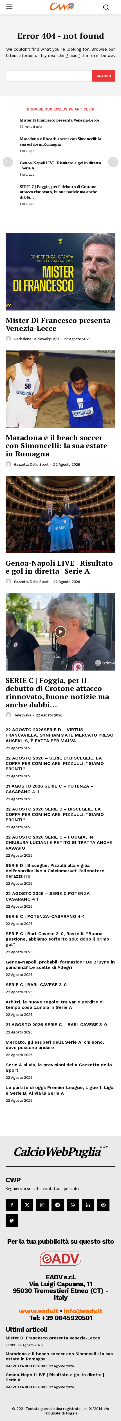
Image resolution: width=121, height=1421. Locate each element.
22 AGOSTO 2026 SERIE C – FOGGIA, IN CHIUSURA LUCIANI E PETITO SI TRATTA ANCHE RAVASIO (59, 842)
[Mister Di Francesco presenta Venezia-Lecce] (60, 271)
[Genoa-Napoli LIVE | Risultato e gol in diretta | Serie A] (60, 514)
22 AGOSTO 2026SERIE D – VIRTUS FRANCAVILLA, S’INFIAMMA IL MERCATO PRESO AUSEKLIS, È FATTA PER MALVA (59, 735)
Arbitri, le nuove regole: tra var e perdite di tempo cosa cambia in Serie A (55, 1004)
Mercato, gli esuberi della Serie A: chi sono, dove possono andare (55, 1044)
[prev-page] (8, 162)
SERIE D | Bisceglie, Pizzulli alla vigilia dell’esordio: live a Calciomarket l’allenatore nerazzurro (55, 871)
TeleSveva (22, 715)
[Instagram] (42, 1205)
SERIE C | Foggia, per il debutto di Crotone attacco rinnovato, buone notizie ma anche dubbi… (58, 191)
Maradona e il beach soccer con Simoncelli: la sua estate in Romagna (60, 141)
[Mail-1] (103, 1205)
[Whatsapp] (73, 1205)
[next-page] (113, 162)
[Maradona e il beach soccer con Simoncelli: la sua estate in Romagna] (60, 389)
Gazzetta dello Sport (31, 464)
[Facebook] (12, 1205)
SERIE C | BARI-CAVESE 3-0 (36, 984)
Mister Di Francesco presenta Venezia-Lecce (59, 120)
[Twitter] (27, 1205)
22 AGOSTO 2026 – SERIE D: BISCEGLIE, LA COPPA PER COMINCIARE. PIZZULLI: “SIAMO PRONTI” (55, 763)
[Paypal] (12, 1220)
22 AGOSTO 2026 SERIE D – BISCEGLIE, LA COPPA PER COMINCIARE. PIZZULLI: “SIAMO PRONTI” (55, 814)
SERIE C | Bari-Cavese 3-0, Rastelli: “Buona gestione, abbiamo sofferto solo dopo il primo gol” (57, 939)
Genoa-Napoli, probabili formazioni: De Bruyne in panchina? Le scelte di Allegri (60, 964)
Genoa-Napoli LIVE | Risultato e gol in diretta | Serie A (60, 165)
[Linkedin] (88, 1205)
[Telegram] (57, 1205)
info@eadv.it (83, 1311)
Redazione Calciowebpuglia (36, 339)
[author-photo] (9, 339)
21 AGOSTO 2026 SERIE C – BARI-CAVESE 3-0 (56, 1024)
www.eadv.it (38, 1311)
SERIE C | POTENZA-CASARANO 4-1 (45, 916)
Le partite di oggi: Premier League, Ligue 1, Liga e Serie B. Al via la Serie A (59, 1090)
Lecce (11, 1345)
